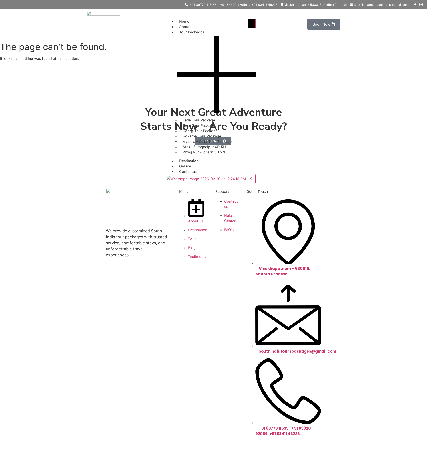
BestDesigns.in (283, 446)
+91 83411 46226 (265, 4)
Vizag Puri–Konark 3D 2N (204, 152)
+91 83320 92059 (233, 4)
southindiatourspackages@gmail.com (381, 4)
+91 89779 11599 (203, 4)
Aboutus (186, 26)
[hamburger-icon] (252, 23)
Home (184, 21)
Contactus (188, 171)
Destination (188, 161)
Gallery (185, 166)
